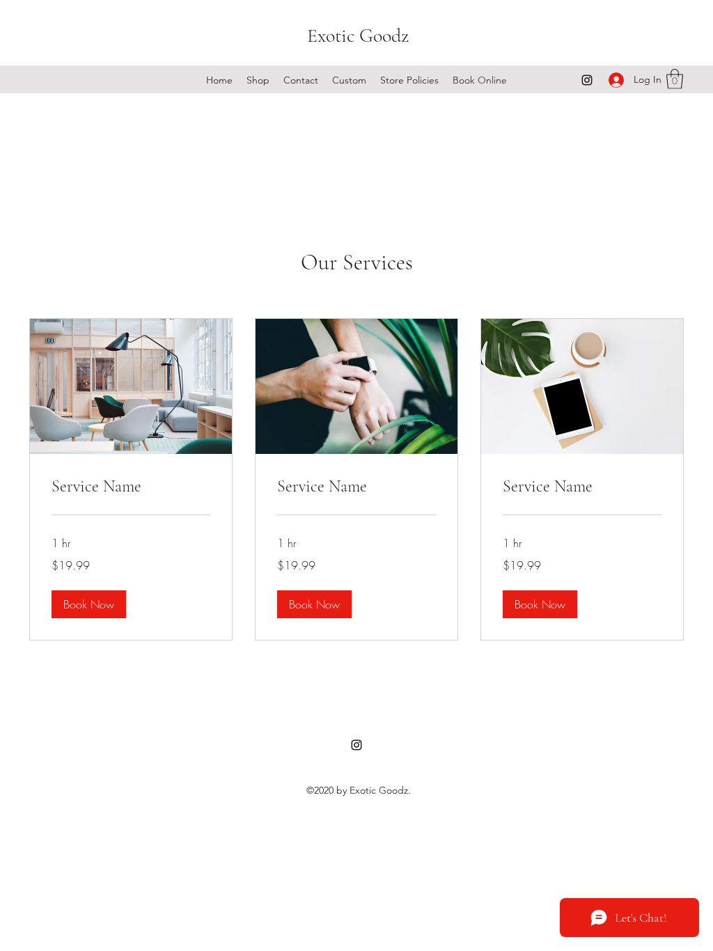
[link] (131, 486)
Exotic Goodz (358, 35)
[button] (674, 79)
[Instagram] (587, 80)
